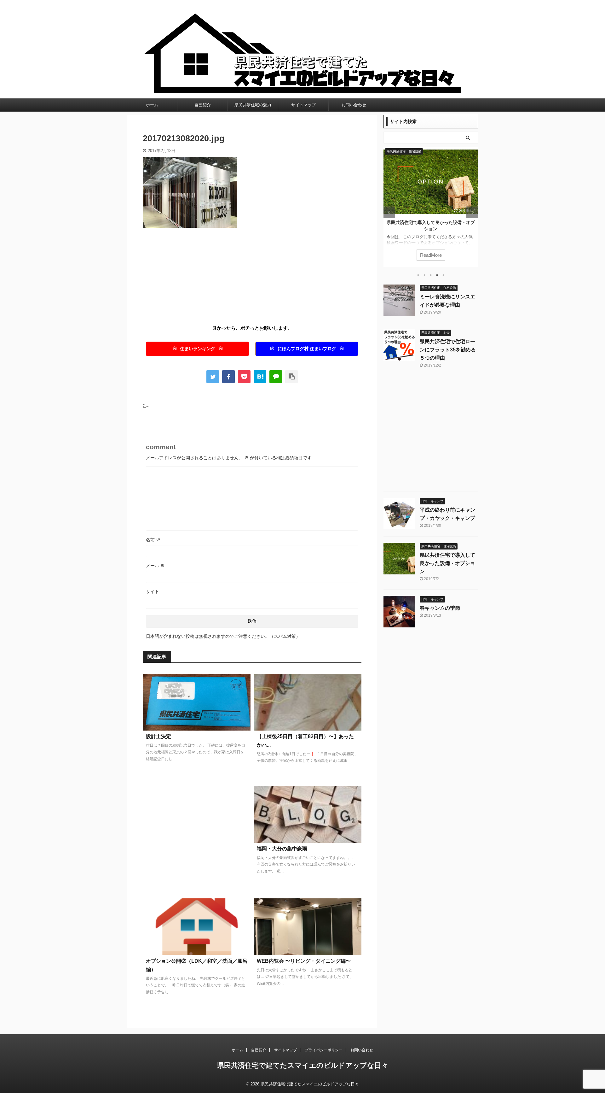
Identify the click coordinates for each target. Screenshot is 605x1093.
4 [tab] (437, 275)
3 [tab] (431, 275)
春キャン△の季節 (438, 222)
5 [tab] (443, 275)
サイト (152, 591)
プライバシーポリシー (324, 1050)
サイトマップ (303, 105)
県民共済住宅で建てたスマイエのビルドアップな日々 (302, 1065)
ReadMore (438, 255)
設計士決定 (158, 736)
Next (472, 212)
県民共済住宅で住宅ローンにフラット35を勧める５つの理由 (448, 350)
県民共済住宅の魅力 (252, 105)
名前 (153, 539)
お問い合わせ (354, 105)
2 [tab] (424, 275)
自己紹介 (202, 105)
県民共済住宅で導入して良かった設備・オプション (447, 563)
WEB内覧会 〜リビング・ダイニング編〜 (304, 961)
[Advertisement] (196, 278)
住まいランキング (197, 348)
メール (155, 565)
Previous (389, 212)
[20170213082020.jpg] (260, 376)
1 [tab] (418, 275)
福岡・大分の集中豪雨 (282, 848)
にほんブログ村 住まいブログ (307, 348)
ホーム (152, 105)
